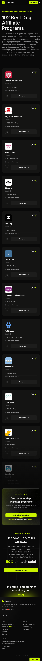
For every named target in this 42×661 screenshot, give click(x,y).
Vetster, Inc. (10, 152)
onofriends (9, 402)
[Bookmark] (7, 96)
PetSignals (9, 331)
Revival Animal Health (14, 81)
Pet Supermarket (12, 438)
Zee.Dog (8, 224)
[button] (39, 3)
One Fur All (9, 259)
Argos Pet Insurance (13, 116)
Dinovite (8, 188)
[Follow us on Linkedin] (6, 615)
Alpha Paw (9, 367)
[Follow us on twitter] (3, 615)
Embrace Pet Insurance (15, 295)
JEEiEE (12, 609)
